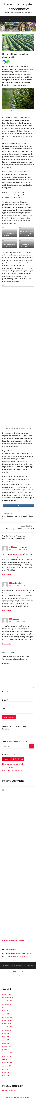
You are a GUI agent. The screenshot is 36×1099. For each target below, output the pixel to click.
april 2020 (5, 1040)
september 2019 (7, 1062)
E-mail (5, 700)
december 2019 (7, 1053)
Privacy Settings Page (9, 1091)
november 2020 (7, 1020)
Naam (4, 692)
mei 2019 (5, 1075)
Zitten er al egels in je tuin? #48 (13, 764)
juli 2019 (5, 1069)
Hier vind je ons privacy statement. (14, 940)
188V (11, 619)
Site (3, 708)
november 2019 (7, 1056)
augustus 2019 (7, 1066)
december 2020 (7, 1017)
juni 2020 (5, 1033)
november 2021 (7, 997)
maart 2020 (6, 1043)
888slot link (13, 583)
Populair (6, 759)
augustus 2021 (7, 1004)
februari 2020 (6, 1046)
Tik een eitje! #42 (8, 767)
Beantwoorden (6, 574)
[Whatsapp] (8, 62)
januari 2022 (6, 994)
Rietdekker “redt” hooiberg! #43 (12, 770)
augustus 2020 (7, 1030)
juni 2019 (5, 1072)
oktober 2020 (6, 1023)
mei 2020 (5, 1036)
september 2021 (7, 1001)
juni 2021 (5, 1010)
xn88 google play (15, 547)
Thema (20, 759)
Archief (13, 759)
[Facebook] (4, 62)
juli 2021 (5, 1007)
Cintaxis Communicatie (18, 956)
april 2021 (5, 1014)
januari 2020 (6, 1049)
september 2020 (7, 1027)
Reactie (5, 663)
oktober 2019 (6, 1059)
